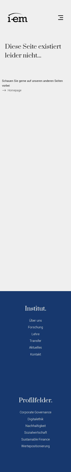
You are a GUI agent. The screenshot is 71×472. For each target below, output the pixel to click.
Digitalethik (35, 419)
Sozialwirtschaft (35, 433)
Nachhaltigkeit (35, 426)
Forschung (35, 327)
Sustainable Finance (35, 439)
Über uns (35, 321)
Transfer (35, 341)
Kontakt (35, 354)
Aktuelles (35, 348)
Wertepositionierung (35, 446)
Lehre (35, 334)
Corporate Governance (35, 412)
